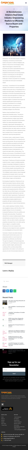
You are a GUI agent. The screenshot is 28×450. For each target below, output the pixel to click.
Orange (14, 446)
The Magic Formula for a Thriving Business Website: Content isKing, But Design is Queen (16, 351)
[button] (26, 3)
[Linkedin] (2, 404)
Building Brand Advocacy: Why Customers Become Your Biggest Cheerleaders (15, 338)
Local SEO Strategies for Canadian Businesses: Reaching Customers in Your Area (16, 344)
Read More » (10, 303)
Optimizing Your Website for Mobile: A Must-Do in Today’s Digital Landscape (16, 331)
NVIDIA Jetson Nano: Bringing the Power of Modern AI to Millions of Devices (15, 319)
